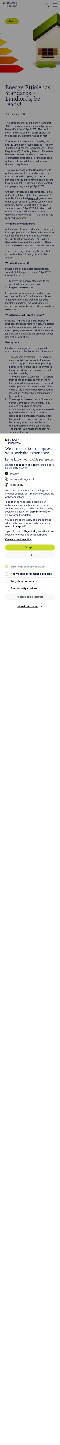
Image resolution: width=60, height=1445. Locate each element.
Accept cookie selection (30, 596)
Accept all (30, 547)
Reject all (30, 555)
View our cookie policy (18, 539)
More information (28, 606)
